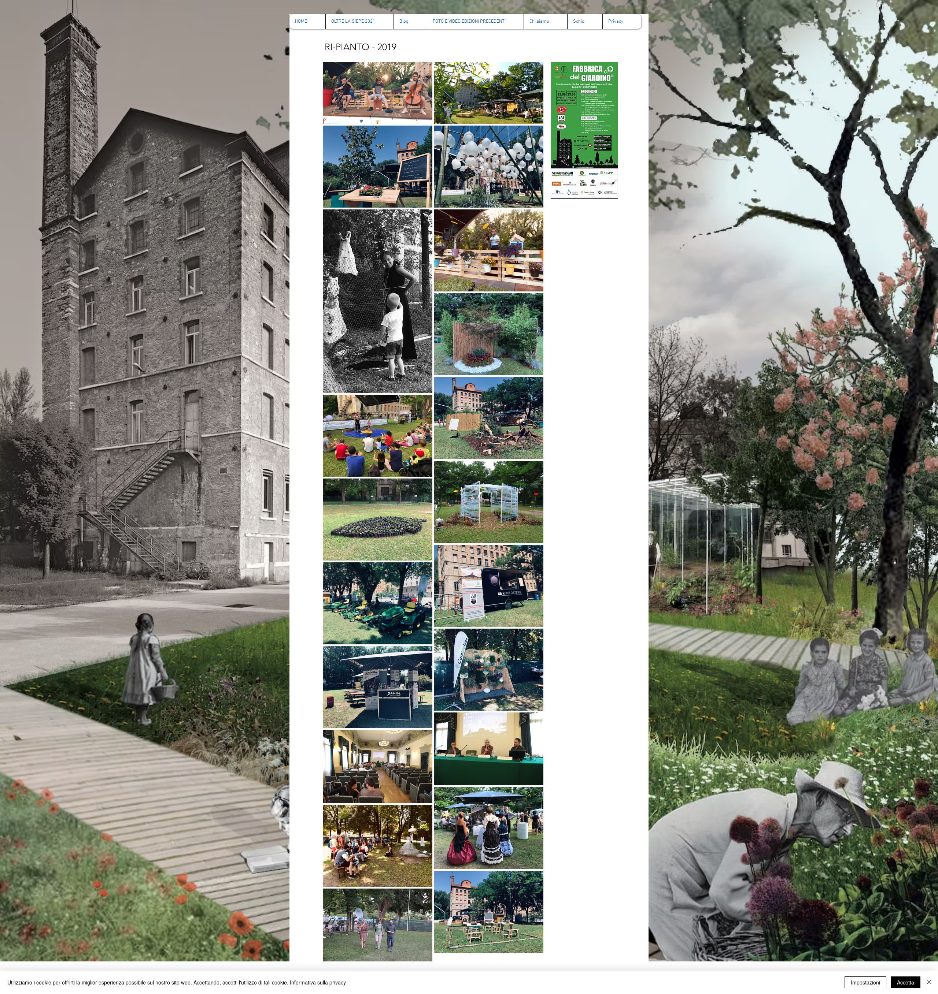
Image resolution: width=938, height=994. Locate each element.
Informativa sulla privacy (318, 982)
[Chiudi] (929, 982)
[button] (475, 21)
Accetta (905, 982)
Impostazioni (865, 982)
